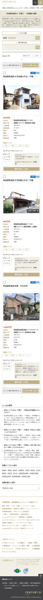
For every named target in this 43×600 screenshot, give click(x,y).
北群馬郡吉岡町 (23, 473)
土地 (32, 506)
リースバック (20, 520)
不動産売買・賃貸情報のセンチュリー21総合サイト (20, 502)
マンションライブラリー (9, 517)
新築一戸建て (6, 506)
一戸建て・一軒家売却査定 (10, 514)
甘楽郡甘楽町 (34, 473)
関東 (38, 7)
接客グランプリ (27, 525)
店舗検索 (29, 517)
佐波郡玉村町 (6, 476)
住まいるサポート (23, 549)
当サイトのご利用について (12, 585)
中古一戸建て (16, 506)
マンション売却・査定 (22, 546)
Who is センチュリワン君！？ (11, 525)
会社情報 (4, 583)
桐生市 (15, 470)
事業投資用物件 (7, 508)
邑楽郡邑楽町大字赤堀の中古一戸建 (18, 76)
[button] (38, 97)
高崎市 (10, 470)
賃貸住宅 (7, 546)
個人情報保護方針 (36, 583)
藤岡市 (4, 473)
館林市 (33, 470)
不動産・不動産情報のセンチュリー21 (12, 7)
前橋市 (4, 470)
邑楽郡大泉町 (26, 476)
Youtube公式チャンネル (9, 528)
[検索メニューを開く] (35, 2)
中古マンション (9, 543)
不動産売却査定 (7, 511)
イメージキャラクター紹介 (23, 523)
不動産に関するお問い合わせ (30, 585)
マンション (25, 506)
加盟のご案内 (13, 583)
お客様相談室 (8, 588)
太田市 (27, 470)
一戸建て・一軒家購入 (29, 7)
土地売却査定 (24, 514)
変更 (37, 38)
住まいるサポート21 (33, 520)
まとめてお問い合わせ (30, 65)
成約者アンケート (26, 528)
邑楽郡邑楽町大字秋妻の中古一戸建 (18, 180)
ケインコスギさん (10, 551)
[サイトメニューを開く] (40, 2)
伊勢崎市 (21, 470)
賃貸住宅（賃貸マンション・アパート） (26, 508)
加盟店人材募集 (7, 523)
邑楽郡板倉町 (16, 476)
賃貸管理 (22, 517)
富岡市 (10, 473)
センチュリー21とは (8, 520)
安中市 (15, 473)
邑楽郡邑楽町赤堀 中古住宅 (15, 286)
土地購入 (22, 543)
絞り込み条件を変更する (21, 597)
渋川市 (38, 470)
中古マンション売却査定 (21, 511)
